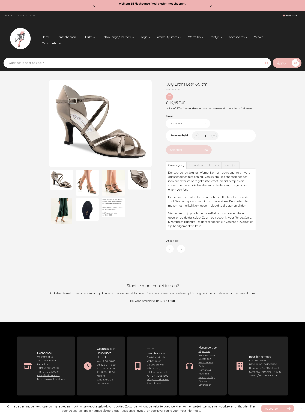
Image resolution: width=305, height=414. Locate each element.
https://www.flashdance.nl (52, 379)
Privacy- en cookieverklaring (154, 410)
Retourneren (206, 362)
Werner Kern (173, 89)
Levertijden (205, 384)
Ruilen (202, 366)
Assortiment (154, 383)
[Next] (211, 5)
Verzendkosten (193, 108)
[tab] (176, 165)
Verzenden (205, 358)
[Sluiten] (301, 408)
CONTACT (9, 15)
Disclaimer (205, 381)
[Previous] (94, 5)
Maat (169, 116)
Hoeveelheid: (180, 135)
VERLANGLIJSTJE (26, 15)
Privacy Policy (207, 377)
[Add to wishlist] (169, 96)
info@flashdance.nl (48, 375)
